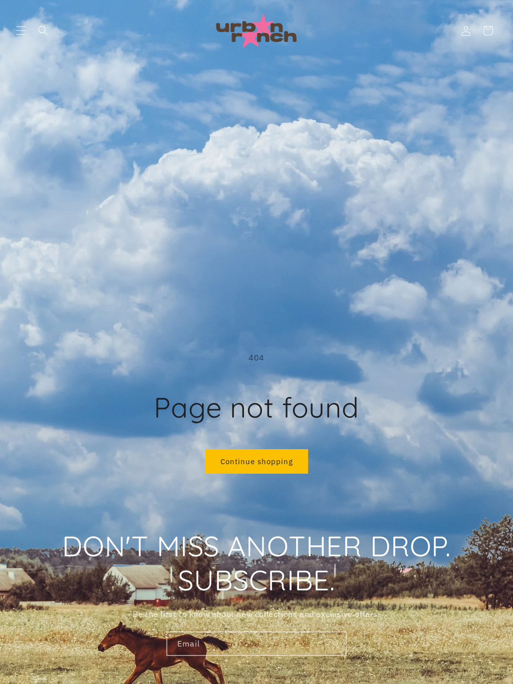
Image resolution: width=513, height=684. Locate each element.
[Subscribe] (335, 643)
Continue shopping (256, 461)
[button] (21, 31)
